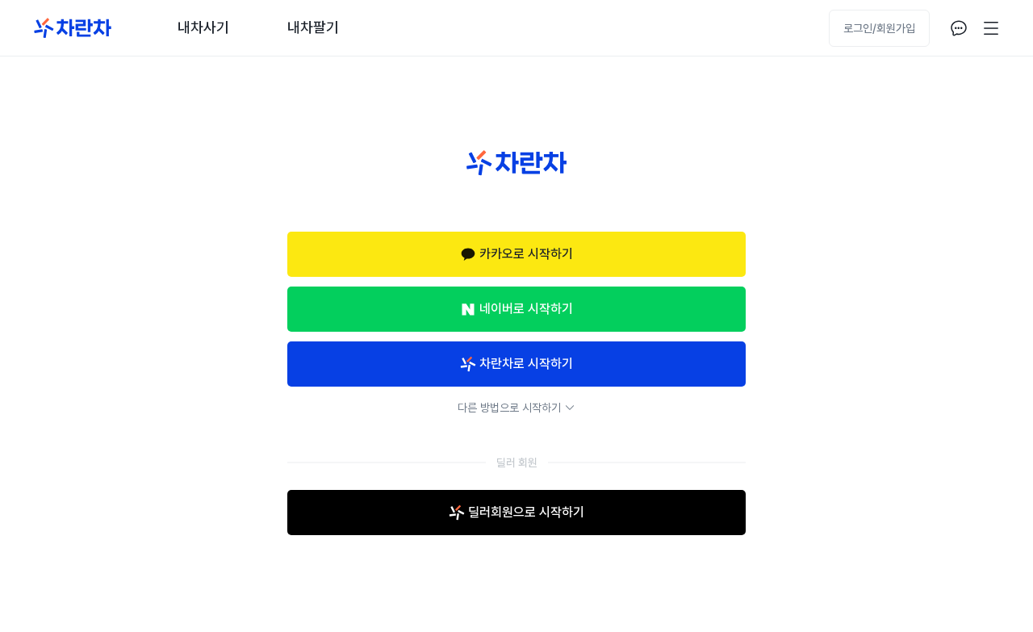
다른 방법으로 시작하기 (509, 407)
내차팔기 (313, 27)
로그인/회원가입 (879, 28)
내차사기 (203, 27)
